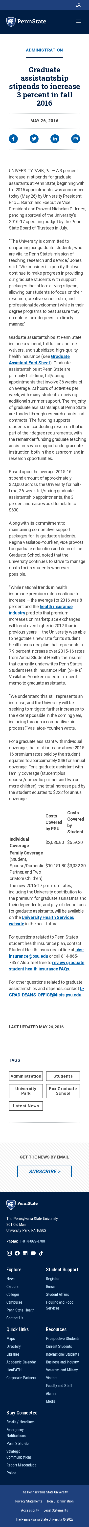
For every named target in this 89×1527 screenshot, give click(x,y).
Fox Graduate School (63, 1091)
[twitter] (34, 139)
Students (63, 1076)
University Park (25, 1091)
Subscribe (42, 1171)
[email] (75, 139)
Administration (44, 50)
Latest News (26, 1105)
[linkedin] (54, 139)
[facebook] (13, 139)
